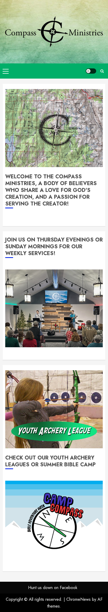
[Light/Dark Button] (91, 71)
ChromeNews (78, 599)
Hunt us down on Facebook (52, 588)
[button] (6, 71)
